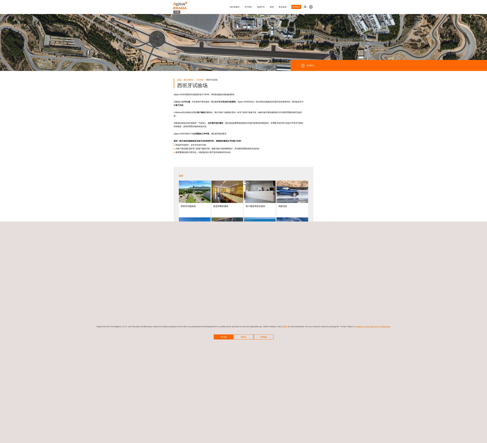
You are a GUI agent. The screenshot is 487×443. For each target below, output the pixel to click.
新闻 (272, 7)
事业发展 (282, 7)
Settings (263, 337)
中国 (179, 80)
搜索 (305, 7)
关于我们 (248, 7)
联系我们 (296, 7)
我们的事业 (234, 7)
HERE (284, 326)
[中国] (311, 7)
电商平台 (261, 7)
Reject (243, 337)
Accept (224, 337)
